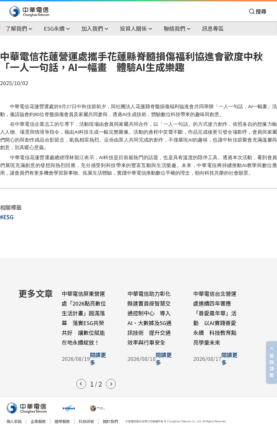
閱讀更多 (98, 358)
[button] (81, 384)
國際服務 (62, 421)
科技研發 (86, 421)
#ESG (7, 217)
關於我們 (110, 421)
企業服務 (38, 421)
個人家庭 (14, 421)
